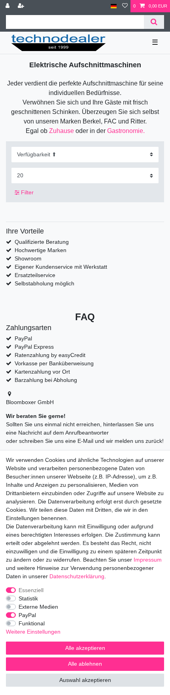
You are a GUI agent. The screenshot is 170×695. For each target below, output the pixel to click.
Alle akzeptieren (85, 648)
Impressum (148, 559)
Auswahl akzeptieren (85, 680)
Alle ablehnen (85, 664)
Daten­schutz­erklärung (76, 576)
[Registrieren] (21, 6)
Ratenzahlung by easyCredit (50, 355)
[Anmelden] (8, 6)
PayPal (27, 615)
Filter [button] (27, 192)
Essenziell (31, 590)
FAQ (85, 316)
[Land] (113, 6)
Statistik (28, 598)
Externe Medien (38, 607)
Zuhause (61, 130)
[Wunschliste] (124, 6)
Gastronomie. (126, 130)
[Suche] (154, 22)
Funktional (32, 623)
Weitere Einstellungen (33, 632)
